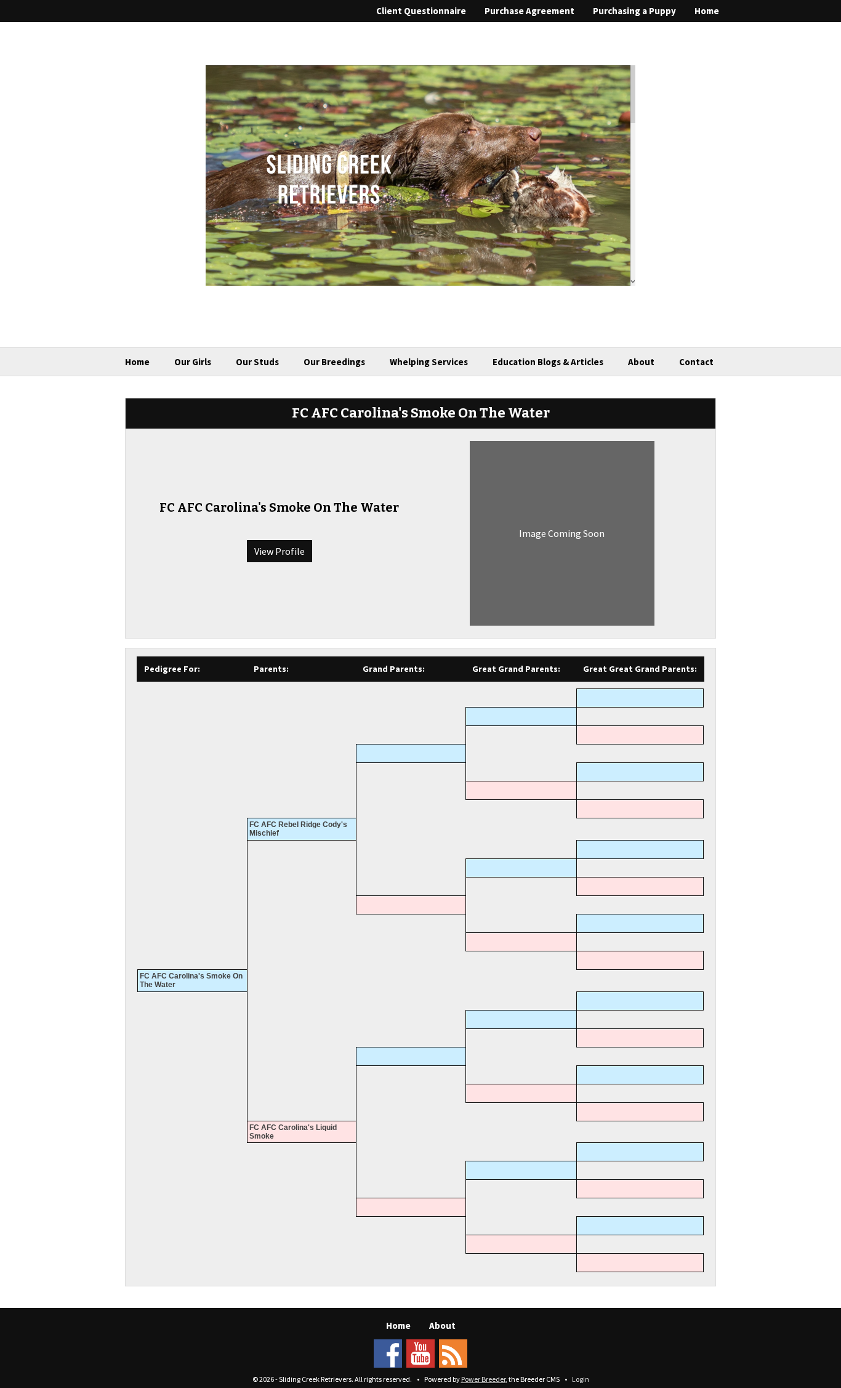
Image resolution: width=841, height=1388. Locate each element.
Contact (696, 362)
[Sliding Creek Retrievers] (420, 174)
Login (580, 1379)
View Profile (279, 551)
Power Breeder (483, 1379)
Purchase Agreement (529, 11)
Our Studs (257, 362)
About (641, 362)
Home (706, 11)
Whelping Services (429, 362)
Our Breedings (334, 362)
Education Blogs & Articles (548, 362)
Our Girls (192, 362)
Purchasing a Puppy (634, 11)
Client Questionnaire (421, 11)
